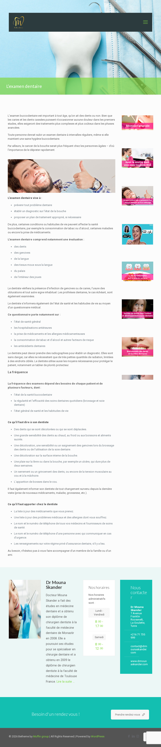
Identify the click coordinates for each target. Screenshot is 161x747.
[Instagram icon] (137, 736)
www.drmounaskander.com (139, 663)
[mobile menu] (145, 22)
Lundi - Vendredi (99, 612)
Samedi (99, 637)
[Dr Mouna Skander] (18, 22)
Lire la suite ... (66, 681)
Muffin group (41, 736)
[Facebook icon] (128, 736)
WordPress (97, 736)
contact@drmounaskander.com (139, 649)
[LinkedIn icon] (133, 736)
